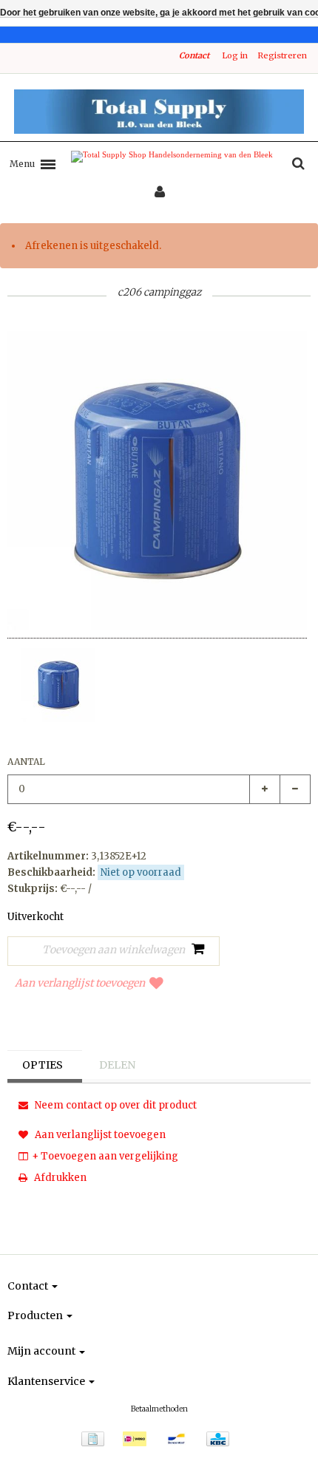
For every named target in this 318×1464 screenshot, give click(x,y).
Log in (235, 55)
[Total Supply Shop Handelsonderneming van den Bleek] (159, 111)
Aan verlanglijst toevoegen (80, 983)
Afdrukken (59, 1177)
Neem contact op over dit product (115, 1105)
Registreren (282, 55)
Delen (117, 1065)
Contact (194, 55)
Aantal (26, 761)
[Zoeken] (298, 164)
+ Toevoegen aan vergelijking (105, 1156)
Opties (42, 1065)
